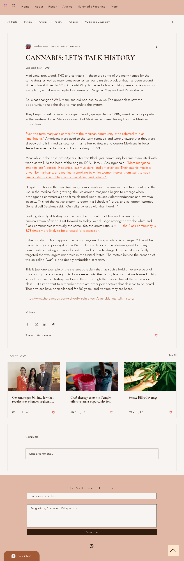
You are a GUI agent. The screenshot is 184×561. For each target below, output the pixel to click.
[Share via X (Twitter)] (36, 324)
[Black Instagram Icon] (13, 6)
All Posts (12, 21)
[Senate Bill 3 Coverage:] (150, 376)
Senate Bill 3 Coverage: (143, 397)
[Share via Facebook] (27, 324)
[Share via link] (53, 324)
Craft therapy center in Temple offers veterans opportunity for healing (90, 399)
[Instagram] (6, 6)
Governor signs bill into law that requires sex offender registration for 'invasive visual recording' (33, 399)
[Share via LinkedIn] (45, 324)
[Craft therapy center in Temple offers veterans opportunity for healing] (92, 376)
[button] (172, 21)
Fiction (28, 21)
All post (73, 21)
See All (172, 355)
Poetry (58, 21)
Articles (43, 21)
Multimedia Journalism (97, 21)
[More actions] (156, 46)
